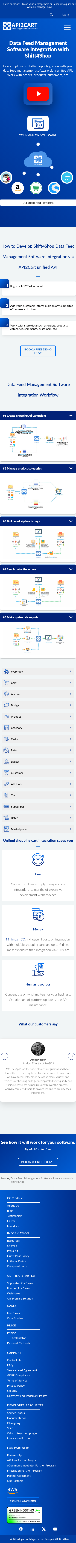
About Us (13, 1205)
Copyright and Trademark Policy (27, 1395)
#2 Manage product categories (22, 468)
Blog (10, 1210)
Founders (13, 1225)
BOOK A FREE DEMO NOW (38, 351)
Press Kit (12, 1250)
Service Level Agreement (22, 1370)
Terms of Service (17, 1380)
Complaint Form (17, 1266)
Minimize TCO (15, 939)
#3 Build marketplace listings (21, 521)
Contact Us (14, 1360)
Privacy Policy (16, 1385)
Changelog (13, 1422)
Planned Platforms (18, 1288)
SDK (10, 1428)
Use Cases (13, 1313)
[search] (51, 15)
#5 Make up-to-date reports (20, 617)
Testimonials (14, 1215)
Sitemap (12, 1245)
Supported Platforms (20, 1283)
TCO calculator (16, 1337)
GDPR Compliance (18, 1375)
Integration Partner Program (24, 1470)
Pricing (11, 1332)
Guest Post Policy (18, 1255)
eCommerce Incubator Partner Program (31, 1465)
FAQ (10, 1365)
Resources (13, 1240)
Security (12, 1390)
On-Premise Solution (20, 1298)
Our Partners (15, 1480)
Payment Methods (18, 1343)
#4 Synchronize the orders (19, 569)
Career (11, 1220)
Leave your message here (35, 3)
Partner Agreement (19, 1475)
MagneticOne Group (40, 1539)
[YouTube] (55, 1530)
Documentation (17, 1417)
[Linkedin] (32, 1530)
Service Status (16, 1412)
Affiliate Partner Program (22, 1460)
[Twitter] (43, 1530)
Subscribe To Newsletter (23, 1500)
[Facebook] (21, 1530)
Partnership (14, 1455)
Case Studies (15, 1318)
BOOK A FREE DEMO (38, 1162)
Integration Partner (19, 1438)
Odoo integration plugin (22, 1433)
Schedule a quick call (64, 3)
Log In (65, 14)
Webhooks (13, 1293)
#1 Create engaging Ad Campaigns (24, 415)
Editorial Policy (16, 1261)
